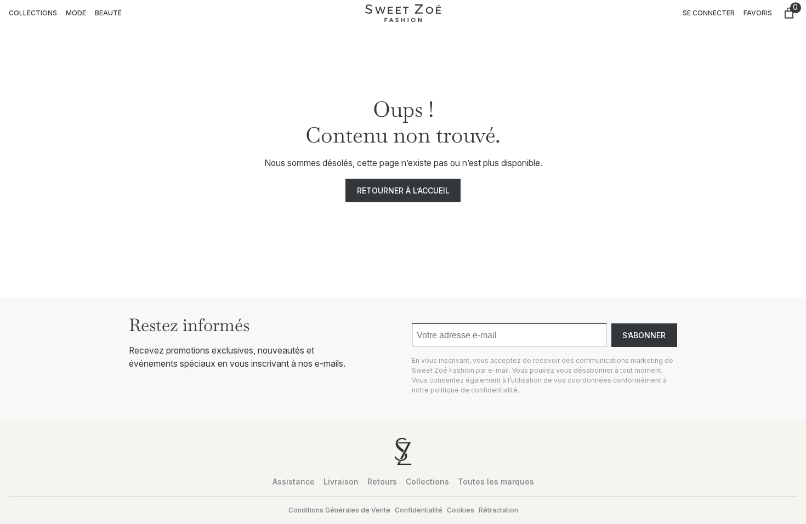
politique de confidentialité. (474, 390)
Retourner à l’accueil (403, 190)
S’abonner (644, 335)
